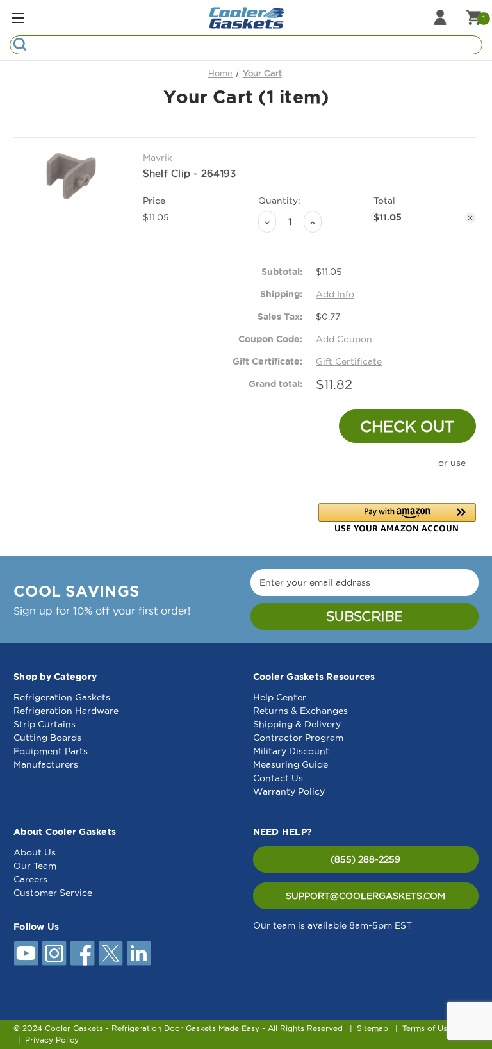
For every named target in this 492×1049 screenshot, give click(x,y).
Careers (30, 879)
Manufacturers (45, 764)
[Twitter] (111, 953)
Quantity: (279, 200)
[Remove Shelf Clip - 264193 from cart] (470, 218)
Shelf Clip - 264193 (189, 173)
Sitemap (372, 1028)
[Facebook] (82, 953)
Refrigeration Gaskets (61, 697)
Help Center (279, 697)
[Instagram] (54, 953)
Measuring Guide (290, 764)
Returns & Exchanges (300, 711)
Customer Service (52, 893)
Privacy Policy (52, 1040)
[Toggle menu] (17, 17)
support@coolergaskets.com (365, 896)
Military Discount (291, 751)
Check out (407, 426)
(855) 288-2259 (365, 859)
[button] (397, 517)
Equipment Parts (50, 751)
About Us (34, 852)
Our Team (34, 866)
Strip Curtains (44, 724)
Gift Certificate (349, 361)
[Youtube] (26, 953)
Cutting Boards (47, 737)
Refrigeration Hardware (66, 711)
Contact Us (278, 778)
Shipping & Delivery (297, 724)
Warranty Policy (289, 791)
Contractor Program (298, 737)
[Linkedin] (139, 953)
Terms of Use (427, 1028)
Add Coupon (344, 339)
